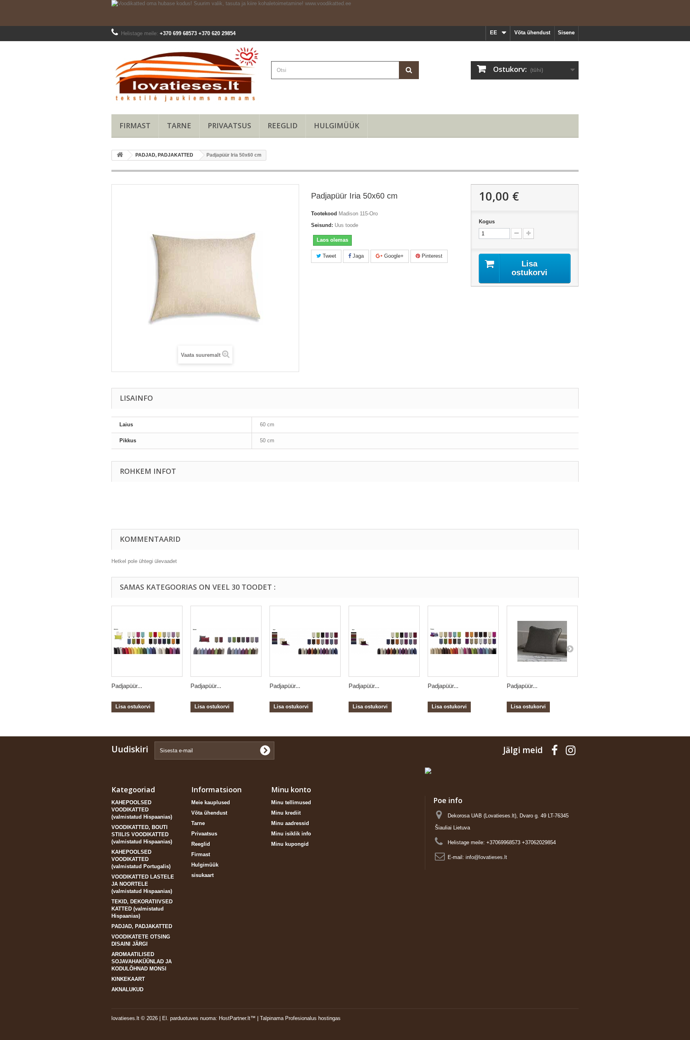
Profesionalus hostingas (313, 1018)
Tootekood (324, 214)
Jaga (357, 256)
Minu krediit (286, 813)
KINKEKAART (128, 979)
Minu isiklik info (291, 834)
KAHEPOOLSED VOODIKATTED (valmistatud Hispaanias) (141, 809)
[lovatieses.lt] (185, 75)
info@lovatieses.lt (486, 857)
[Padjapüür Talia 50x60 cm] (542, 641)
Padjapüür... (126, 685)
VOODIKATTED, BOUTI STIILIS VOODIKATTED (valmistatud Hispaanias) (141, 834)
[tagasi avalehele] (119, 155)
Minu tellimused (291, 802)
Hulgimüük (336, 125)
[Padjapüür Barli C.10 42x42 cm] (384, 641)
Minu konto (291, 789)
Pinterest (431, 256)
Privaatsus (229, 125)
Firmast (135, 125)
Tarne (179, 125)
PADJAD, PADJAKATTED (141, 926)
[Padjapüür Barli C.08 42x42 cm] (305, 641)
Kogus (487, 222)
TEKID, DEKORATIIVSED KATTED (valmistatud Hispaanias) (141, 909)
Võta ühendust (532, 33)
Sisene (566, 33)
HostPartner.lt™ (237, 1018)
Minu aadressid (290, 823)
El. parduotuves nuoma (189, 1018)
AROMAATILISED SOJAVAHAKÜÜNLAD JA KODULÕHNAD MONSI (141, 961)
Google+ (393, 256)
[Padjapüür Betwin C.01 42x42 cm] (226, 641)
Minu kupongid (290, 844)
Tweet (328, 256)
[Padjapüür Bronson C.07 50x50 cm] (146, 641)
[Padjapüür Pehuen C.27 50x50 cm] (463, 641)
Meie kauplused (210, 802)
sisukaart (202, 875)
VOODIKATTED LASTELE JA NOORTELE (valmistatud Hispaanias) (142, 884)
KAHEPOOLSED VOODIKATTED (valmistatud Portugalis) (141, 859)
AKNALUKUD (127, 989)
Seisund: (322, 225)
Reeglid (282, 125)
